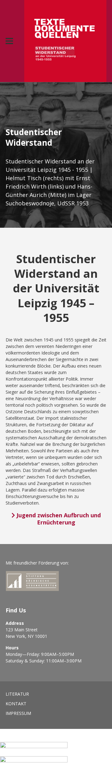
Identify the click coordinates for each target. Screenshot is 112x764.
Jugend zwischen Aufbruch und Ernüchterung (58, 518)
